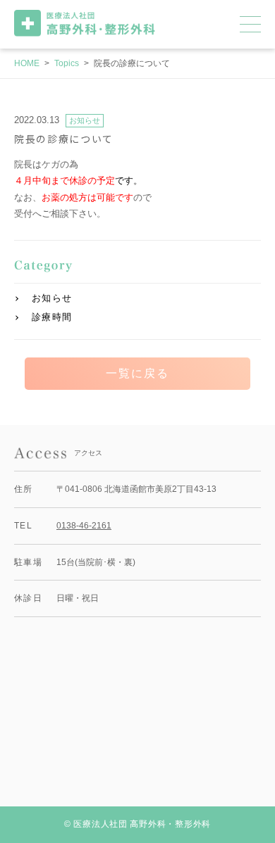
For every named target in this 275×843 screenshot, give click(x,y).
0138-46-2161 (83, 526)
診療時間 (52, 317)
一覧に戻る (137, 373)
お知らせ (52, 298)
